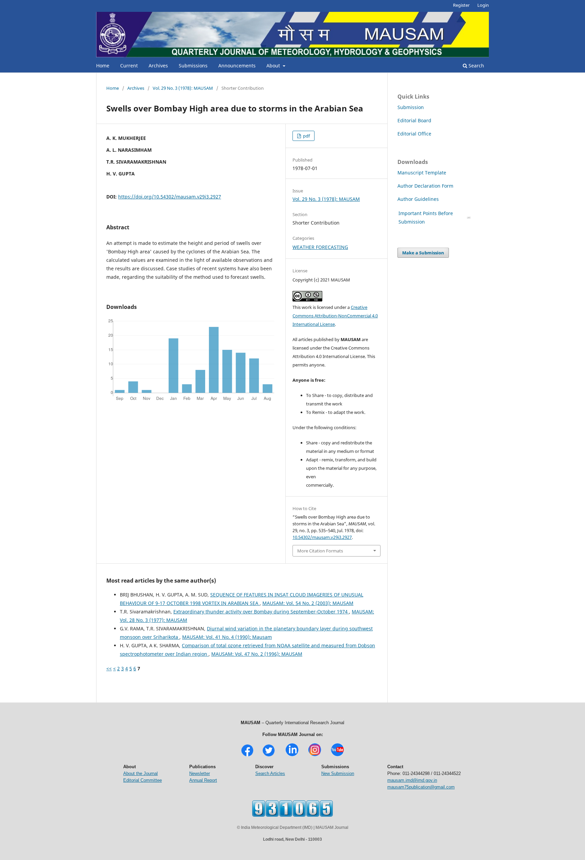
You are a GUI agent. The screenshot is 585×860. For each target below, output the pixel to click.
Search (475, 65)
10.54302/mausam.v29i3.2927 (322, 537)
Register (461, 5)
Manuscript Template (421, 172)
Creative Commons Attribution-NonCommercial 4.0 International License (335, 315)
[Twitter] (268, 755)
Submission (410, 107)
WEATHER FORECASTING (320, 247)
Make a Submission (423, 253)
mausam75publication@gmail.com (421, 787)
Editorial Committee (142, 780)
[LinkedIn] (292, 755)
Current (129, 65)
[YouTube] (337, 755)
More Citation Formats (320, 551)
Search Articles (270, 773)
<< (109, 668)
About (273, 65)
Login (483, 5)
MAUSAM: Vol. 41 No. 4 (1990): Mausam (227, 637)
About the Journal (140, 773)
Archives (158, 65)
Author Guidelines (418, 199)
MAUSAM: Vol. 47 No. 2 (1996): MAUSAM (256, 654)
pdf (306, 136)
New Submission (337, 773)
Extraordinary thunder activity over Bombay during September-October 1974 (261, 611)
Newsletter (199, 773)
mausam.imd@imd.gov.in (412, 780)
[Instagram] (314, 755)
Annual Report (203, 780)
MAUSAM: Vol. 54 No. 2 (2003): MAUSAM (307, 603)
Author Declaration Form (425, 186)
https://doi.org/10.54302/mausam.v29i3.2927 (169, 196)
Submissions (193, 65)
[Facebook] (247, 755)
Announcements (237, 65)
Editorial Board (414, 120)
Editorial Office (414, 133)
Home (102, 65)
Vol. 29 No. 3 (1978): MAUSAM (183, 88)
